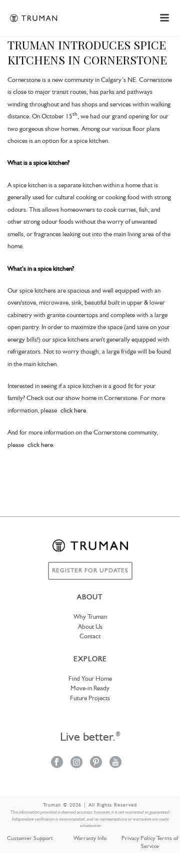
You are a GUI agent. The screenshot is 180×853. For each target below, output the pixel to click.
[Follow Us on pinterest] (96, 763)
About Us (90, 627)
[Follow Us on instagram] (76, 763)
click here (73, 411)
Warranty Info (90, 839)
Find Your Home (90, 679)
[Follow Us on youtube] (116, 763)
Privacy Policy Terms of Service (150, 843)
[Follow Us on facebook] (57, 763)
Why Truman (90, 617)
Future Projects (90, 698)
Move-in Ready (90, 688)
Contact (90, 636)
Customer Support (30, 839)
